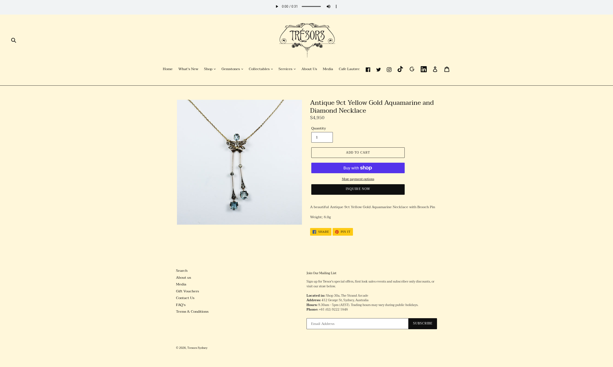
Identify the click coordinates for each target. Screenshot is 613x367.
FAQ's (181, 305)
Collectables (260, 69)
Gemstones (231, 69)
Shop (208, 69)
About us (183, 277)
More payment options (358, 179)
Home (168, 69)
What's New (188, 69)
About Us (309, 69)
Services (285, 69)
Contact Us (185, 298)
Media (328, 69)
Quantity (318, 128)
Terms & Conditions (192, 311)
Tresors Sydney (197, 347)
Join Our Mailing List (321, 273)
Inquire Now (358, 189)
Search (181, 270)
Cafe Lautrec (349, 69)
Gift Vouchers (187, 291)
